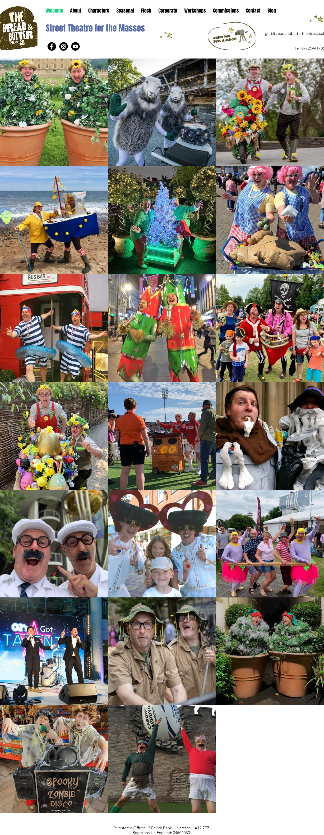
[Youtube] (75, 46)
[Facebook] (51, 46)
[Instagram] (63, 46)
